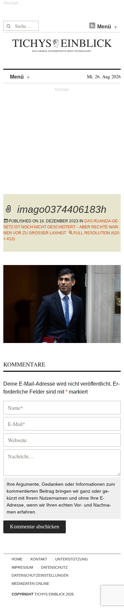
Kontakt (38, 559)
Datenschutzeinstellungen (40, 575)
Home (17, 559)
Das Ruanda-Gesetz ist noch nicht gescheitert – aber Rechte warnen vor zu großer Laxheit (61, 227)
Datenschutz (54, 567)
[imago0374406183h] (62, 303)
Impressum (22, 567)
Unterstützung (71, 559)
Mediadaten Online (30, 584)
